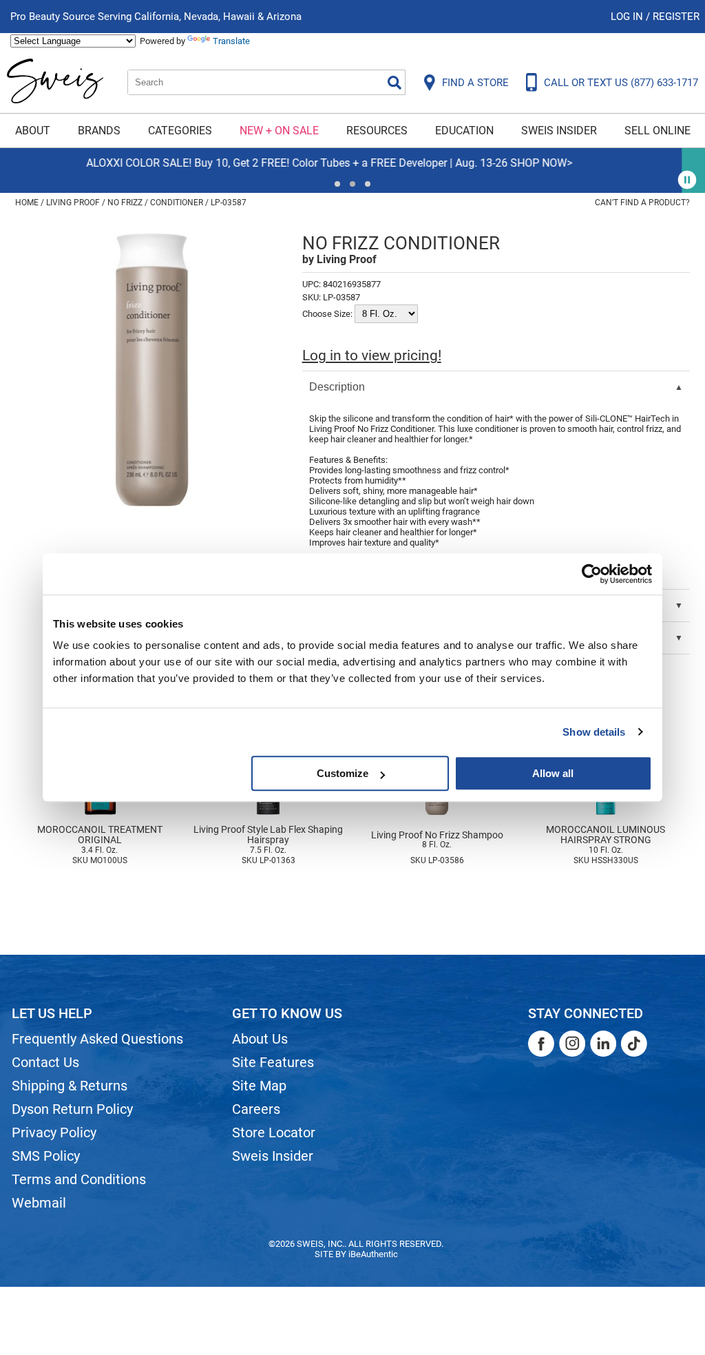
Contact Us (45, 1062)
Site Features (273, 1062)
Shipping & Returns (69, 1085)
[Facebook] (541, 1044)
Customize (342, 773)
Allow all (553, 773)
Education (464, 130)
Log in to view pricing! (371, 355)
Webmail (39, 1202)
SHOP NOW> (83, 162)
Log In (628, 16)
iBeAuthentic (373, 1254)
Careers (256, 1109)
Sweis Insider (559, 130)
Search (394, 83)
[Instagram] (572, 1044)
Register (676, 16)
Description (337, 387)
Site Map (259, 1085)
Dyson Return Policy (72, 1109)
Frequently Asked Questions (97, 1039)
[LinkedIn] (603, 1044)
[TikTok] (634, 1044)
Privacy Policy (54, 1132)
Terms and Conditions (79, 1179)
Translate (231, 41)
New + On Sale (279, 130)
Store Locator (273, 1132)
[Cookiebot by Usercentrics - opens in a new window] (592, 573)
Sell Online (657, 130)
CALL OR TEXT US (621, 82)
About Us (260, 1039)
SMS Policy (46, 1156)
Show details (593, 732)
